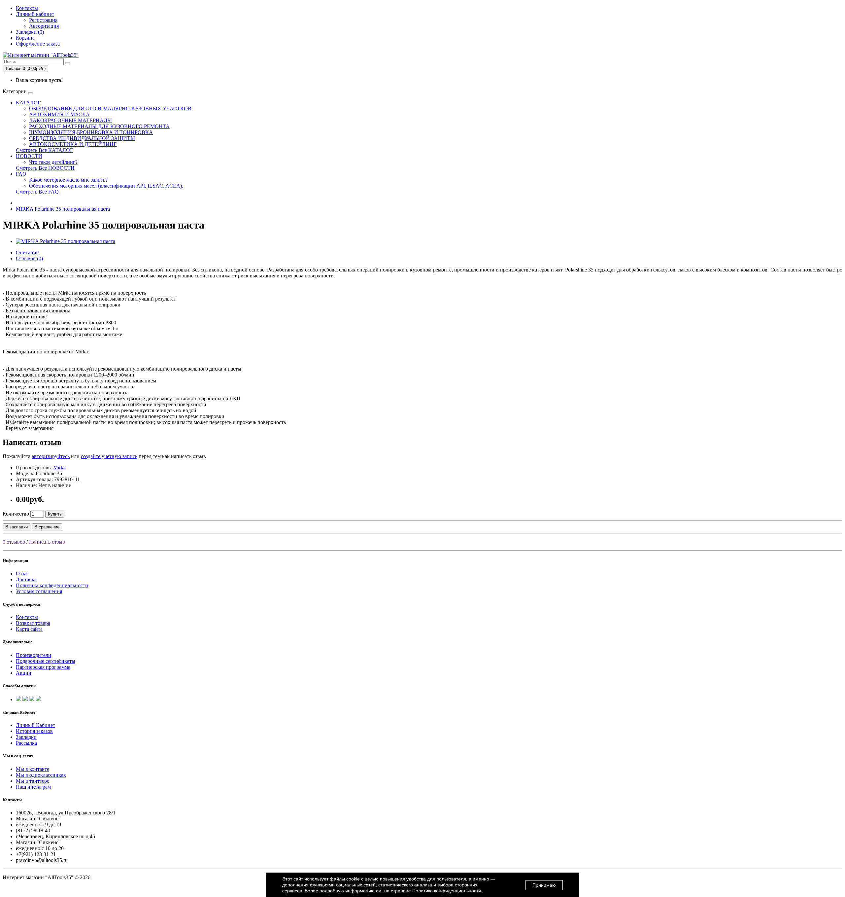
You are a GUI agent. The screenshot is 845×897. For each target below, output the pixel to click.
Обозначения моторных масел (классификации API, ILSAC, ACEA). (106, 186)
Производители (33, 655)
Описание (27, 252)
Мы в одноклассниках (41, 775)
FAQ (21, 174)
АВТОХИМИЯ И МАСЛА (59, 114)
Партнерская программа (43, 667)
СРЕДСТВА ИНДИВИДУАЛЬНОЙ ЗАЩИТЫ (82, 138)
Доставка (26, 579)
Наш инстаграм (33, 787)
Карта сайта (29, 629)
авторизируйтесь (51, 456)
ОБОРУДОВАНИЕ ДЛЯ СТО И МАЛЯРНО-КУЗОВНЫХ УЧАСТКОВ (110, 108)
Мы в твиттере (32, 781)
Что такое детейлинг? (53, 162)
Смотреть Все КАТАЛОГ (44, 150)
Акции (23, 673)
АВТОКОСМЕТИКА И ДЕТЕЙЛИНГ (73, 144)
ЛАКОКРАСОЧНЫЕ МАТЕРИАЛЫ (70, 120)
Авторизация (44, 26)
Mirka (59, 467)
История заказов (34, 731)
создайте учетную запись (109, 456)
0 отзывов (14, 542)
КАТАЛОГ (28, 102)
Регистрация (43, 20)
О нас (22, 573)
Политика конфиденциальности (52, 585)
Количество (16, 514)
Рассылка (26, 743)
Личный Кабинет (35, 725)
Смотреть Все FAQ (37, 192)
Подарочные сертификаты (45, 661)
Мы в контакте (32, 769)
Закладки (26, 737)
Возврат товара (33, 623)
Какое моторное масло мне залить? (68, 180)
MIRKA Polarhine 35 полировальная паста (63, 209)
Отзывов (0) (29, 258)
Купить (55, 514)
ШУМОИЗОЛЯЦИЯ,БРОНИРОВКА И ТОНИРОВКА (91, 132)
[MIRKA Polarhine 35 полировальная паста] (65, 241)
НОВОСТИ (29, 156)
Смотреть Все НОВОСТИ (45, 168)
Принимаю (544, 885)
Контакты (27, 8)
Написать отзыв (47, 542)
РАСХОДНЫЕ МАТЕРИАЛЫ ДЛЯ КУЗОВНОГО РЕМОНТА (99, 126)
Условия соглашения (39, 591)
